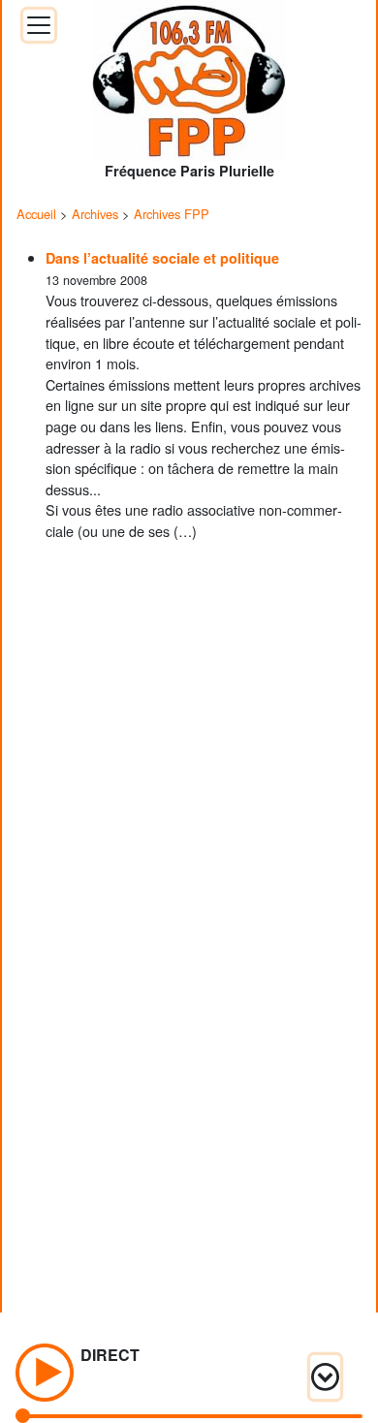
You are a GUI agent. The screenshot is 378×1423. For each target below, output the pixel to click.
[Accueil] (189, 74)
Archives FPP (171, 214)
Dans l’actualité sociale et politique (162, 258)
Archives (95, 214)
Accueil (36, 214)
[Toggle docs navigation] (38, 25)
